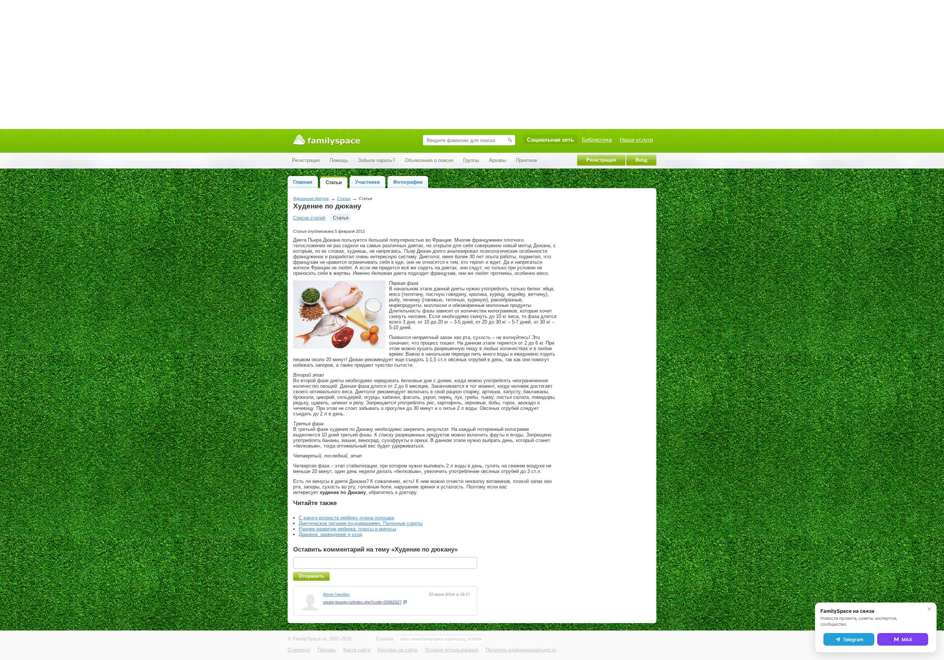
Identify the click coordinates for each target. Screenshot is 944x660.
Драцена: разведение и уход (330, 534)
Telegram (853, 639)
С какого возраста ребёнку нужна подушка (346, 518)
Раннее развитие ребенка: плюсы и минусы (347, 529)
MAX (907, 639)
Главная (302, 182)
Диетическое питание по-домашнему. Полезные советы (361, 523)
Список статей (309, 218)
